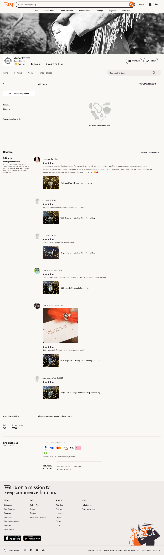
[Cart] (156, 5)
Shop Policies (46, 73)
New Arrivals (49, 10)
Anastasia (46, 378)
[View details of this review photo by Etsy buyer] (60, 325)
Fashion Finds (84, 10)
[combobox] (72, 5)
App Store (12, 538)
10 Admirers (8, 109)
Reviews (18, 73)
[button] (134, 61)
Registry (112, 10)
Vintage (99, 10)
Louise (45, 159)
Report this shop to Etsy (12, 119)
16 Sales (6, 105)
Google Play (32, 538)
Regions (156, 550)
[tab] (19, 84)
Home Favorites (66, 10)
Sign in (141, 5)
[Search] (132, 5)
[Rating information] (15, 64)
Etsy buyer (47, 270)
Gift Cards (126, 10)
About (30, 73)
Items (5, 73)
